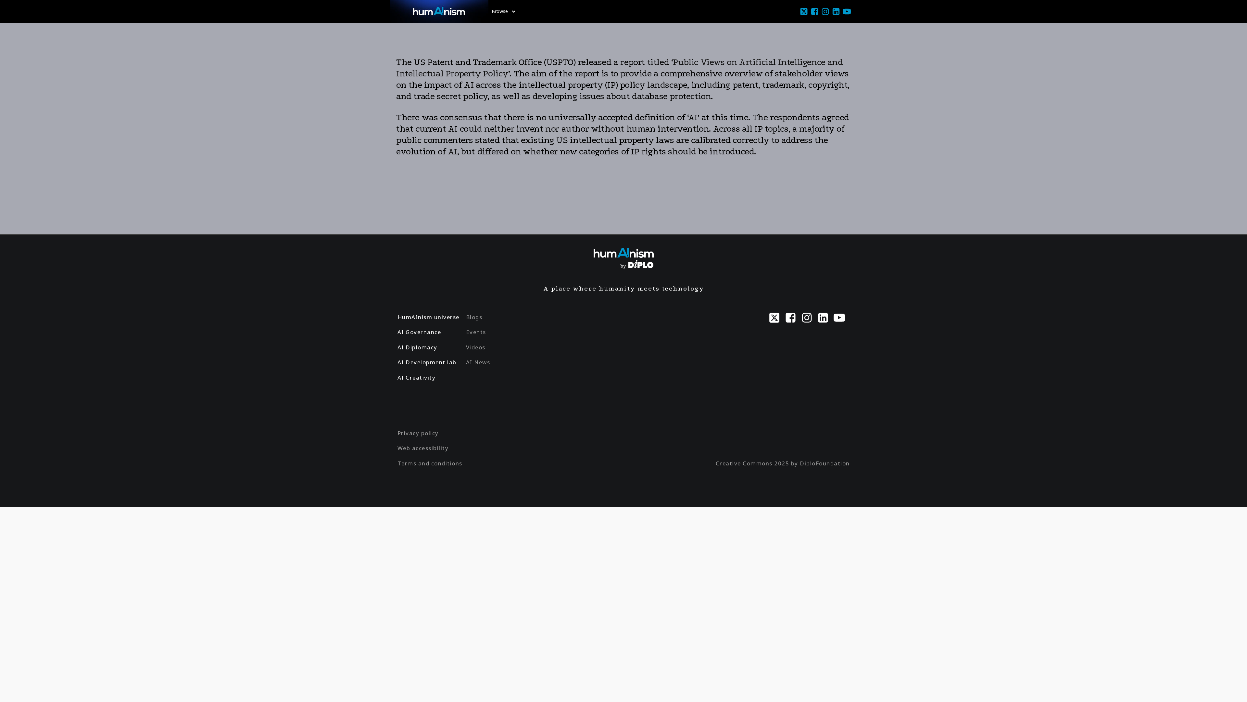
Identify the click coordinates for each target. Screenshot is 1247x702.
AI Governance (419, 332)
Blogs (474, 317)
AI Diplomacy (417, 347)
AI (452, 151)
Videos (475, 347)
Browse (500, 11)
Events (476, 332)
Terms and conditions (429, 463)
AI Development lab (427, 362)
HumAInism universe (428, 317)
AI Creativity (416, 377)
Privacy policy (418, 433)
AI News (478, 362)
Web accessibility (423, 448)
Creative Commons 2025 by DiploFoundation (783, 463)
